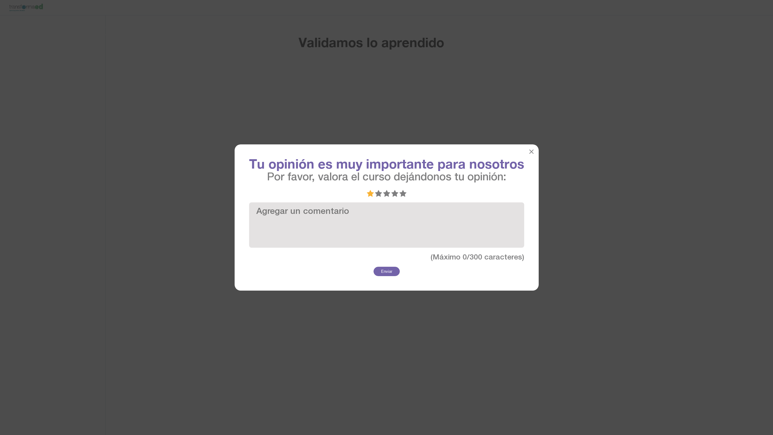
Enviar (386, 271)
